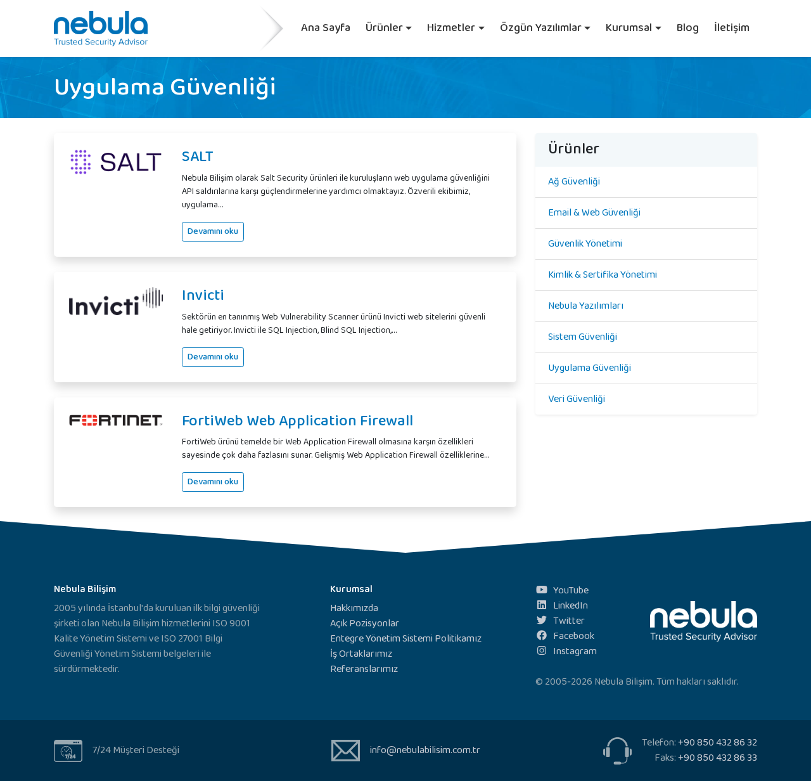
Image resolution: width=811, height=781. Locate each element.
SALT (198, 157)
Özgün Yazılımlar (541, 28)
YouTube (571, 590)
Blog (688, 28)
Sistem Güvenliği (582, 337)
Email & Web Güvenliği (594, 213)
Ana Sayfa (325, 28)
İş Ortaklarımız (361, 654)
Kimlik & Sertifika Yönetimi (602, 275)
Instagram (575, 651)
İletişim (732, 28)
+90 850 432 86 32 (717, 743)
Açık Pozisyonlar (364, 623)
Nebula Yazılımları (585, 306)
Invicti (203, 295)
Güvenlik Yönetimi (585, 244)
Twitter (569, 621)
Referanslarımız (364, 669)
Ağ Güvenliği (574, 182)
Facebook (573, 636)
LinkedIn (570, 606)
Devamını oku (213, 231)
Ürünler (384, 28)
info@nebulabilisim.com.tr (425, 750)
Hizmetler (451, 28)
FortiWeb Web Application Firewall (297, 421)
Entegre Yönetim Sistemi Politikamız (406, 639)
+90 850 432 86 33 (717, 758)
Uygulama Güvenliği (589, 368)
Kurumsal (629, 28)
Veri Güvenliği (576, 399)
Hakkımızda (354, 608)
